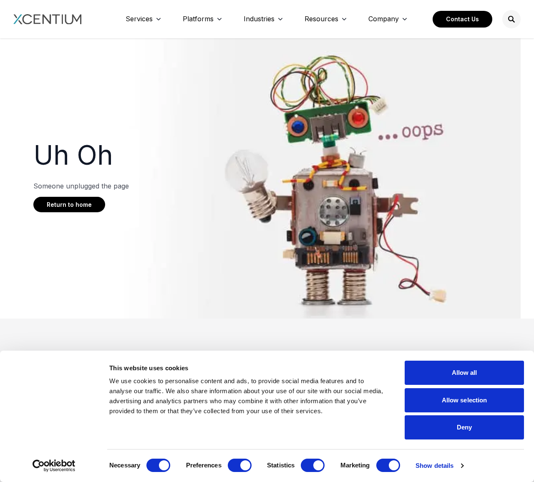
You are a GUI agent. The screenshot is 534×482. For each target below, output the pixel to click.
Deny (464, 427)
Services (139, 19)
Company (383, 19)
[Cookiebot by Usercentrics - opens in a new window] (54, 465)
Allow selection (464, 400)
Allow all (464, 372)
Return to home (69, 204)
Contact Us (462, 19)
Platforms (198, 19)
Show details (434, 465)
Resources (321, 19)
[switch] (240, 465)
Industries (259, 19)
